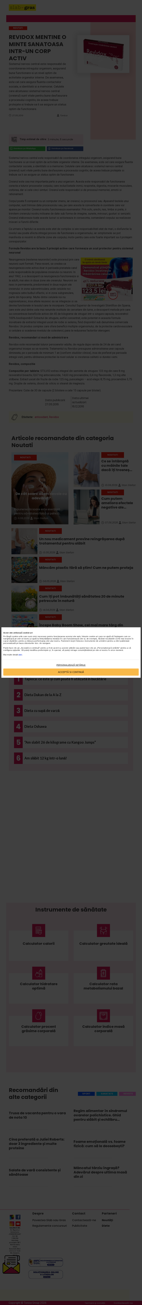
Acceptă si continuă (71, 672)
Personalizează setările (71, 665)
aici (20, 655)
